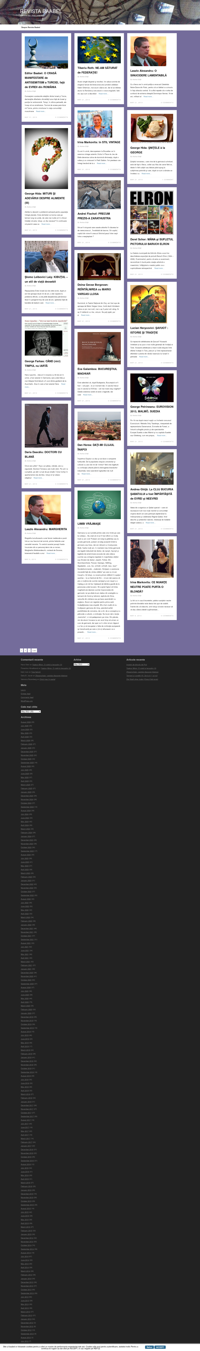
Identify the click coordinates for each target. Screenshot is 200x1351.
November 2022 (27, 887)
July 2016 (24, 1168)
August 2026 (26, 722)
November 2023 (27, 843)
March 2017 (25, 1138)
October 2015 (26, 1201)
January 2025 (26, 792)
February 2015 (26, 1230)
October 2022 (26, 891)
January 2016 (26, 1190)
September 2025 (27, 762)
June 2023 (25, 862)
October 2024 (26, 803)
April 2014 (25, 1267)
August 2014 (26, 1252)
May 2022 (25, 910)
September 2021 (27, 939)
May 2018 (25, 1087)
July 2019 (24, 1035)
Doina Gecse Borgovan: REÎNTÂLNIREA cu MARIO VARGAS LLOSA (94, 289)
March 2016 (25, 1182)
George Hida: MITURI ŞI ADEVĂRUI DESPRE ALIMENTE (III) (45, 198)
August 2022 (26, 899)
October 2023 (26, 847)
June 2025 (25, 773)
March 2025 (25, 784)
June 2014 (25, 1260)
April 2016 (25, 1179)
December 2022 (27, 884)
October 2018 (26, 1068)
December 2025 (27, 751)
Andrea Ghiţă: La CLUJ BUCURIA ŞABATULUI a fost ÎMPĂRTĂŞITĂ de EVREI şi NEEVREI (151, 493)
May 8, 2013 (136, 615)
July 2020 (24, 991)
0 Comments (61, 117)
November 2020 (27, 976)
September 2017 (27, 1116)
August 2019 (26, 1031)
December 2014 (27, 1238)
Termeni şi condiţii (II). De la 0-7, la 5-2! (142, 675)
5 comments (114, 638)
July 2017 (24, 1123)
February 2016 (26, 1186)
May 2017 (25, 1131)
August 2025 (26, 766)
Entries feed (25, 693)
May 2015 (25, 1219)
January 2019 (26, 1057)
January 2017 (26, 1145)
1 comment (168, 179)
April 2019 (25, 1046)
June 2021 (25, 950)
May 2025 (25, 777)
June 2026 (25, 729)
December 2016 (27, 1149)
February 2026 (26, 744)
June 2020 (25, 994)
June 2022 (25, 906)
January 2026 (26, 748)
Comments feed (27, 697)
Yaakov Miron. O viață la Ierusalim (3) (47, 664)
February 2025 (26, 788)
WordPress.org (27, 701)
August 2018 (26, 1076)
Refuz (149, 1347)
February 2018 (26, 1098)
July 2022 (24, 902)
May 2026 (25, 733)
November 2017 (27, 1109)
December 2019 (27, 1017)
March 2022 (25, 917)
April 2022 (25, 913)
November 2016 (27, 1153)
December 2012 (27, 1322)
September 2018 (27, 1072)
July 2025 (24, 770)
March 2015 (25, 1227)
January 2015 (26, 1234)
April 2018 (25, 1090)
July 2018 (24, 1079)
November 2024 (27, 799)
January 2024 (26, 836)
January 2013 (26, 1319)
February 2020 (26, 1009)
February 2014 (26, 1274)
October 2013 (26, 1289)
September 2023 (27, 851)
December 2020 (27, 972)
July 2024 (24, 814)
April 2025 (25, 781)
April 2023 (25, 869)
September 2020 (27, 983)
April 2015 (25, 1223)
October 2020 (26, 980)
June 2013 (25, 1300)
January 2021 (26, 969)
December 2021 (27, 928)
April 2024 (25, 825)
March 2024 (25, 829)
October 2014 (26, 1245)
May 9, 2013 (30, 559)
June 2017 (25, 1127)
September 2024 (27, 807)
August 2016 (26, 1164)
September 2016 (27, 1160)
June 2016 (25, 1171)
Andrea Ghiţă (31, 91)
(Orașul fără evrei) (142, 679)
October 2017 (26, 1112)
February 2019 (26, 1053)
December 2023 (27, 840)
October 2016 (26, 1156)
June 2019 (25, 1039)
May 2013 (25, 1304)
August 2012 (26, 1337)
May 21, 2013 (84, 99)
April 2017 (25, 1134)
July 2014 (24, 1256)
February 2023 (26, 876)
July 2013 (24, 1297)
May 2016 (25, 1175)
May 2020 (25, 998)
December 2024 (27, 795)
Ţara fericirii (36, 672)
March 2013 (25, 1311)
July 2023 (24, 858)
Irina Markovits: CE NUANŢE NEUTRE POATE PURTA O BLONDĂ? (148, 586)
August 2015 (26, 1208)
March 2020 (25, 1005)
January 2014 (26, 1278)
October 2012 (26, 1330)
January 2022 (26, 924)
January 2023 (26, 880)
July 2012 (24, 1341)
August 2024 (26, 810)
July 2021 (24, 946)
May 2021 (25, 954)
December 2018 (27, 1061)
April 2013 (25, 1308)
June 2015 (25, 1215)
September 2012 (27, 1333)
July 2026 (24, 725)
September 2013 (27, 1293)
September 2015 (27, 1204)
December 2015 (27, 1193)
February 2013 (26, 1315)
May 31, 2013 (31, 117)
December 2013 (27, 1282)
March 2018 (25, 1094)
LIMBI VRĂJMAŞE (89, 524)
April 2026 (25, 736)
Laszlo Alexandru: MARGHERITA (46, 529)
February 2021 (26, 965)
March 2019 (25, 1050)
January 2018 (26, 1101)
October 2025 (26, 759)
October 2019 (26, 1024)
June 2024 (25, 818)
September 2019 (27, 1028)
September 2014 (27, 1249)
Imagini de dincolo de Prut (136, 664)
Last (34, 650)
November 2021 (27, 932)
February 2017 (26, 1142)
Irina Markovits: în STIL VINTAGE (99, 142)
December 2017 (27, 1105)
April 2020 (25, 1002)
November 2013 (27, 1286)
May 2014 (25, 1263)
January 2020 (26, 1013)
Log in (23, 690)
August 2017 (26, 1120)
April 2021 (25, 958)
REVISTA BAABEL (41, 11)
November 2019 (27, 1020)
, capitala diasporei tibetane (51, 675)
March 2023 (25, 873)
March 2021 (25, 961)
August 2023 (26, 854)
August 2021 (26, 943)
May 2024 (25, 821)
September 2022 (27, 895)
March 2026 (25, 740)
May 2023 (25, 865)
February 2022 (26, 921)
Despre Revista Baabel (30, 27)
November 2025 (27, 755)
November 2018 (27, 1064)
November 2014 (27, 1241)
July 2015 (24, 1212)
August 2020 (26, 987)
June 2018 (25, 1083)
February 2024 (26, 832)
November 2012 (27, 1326)
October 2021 (26, 935)
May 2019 (25, 1042)
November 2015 (27, 1197)
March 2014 (25, 1271)
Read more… (41, 111)
